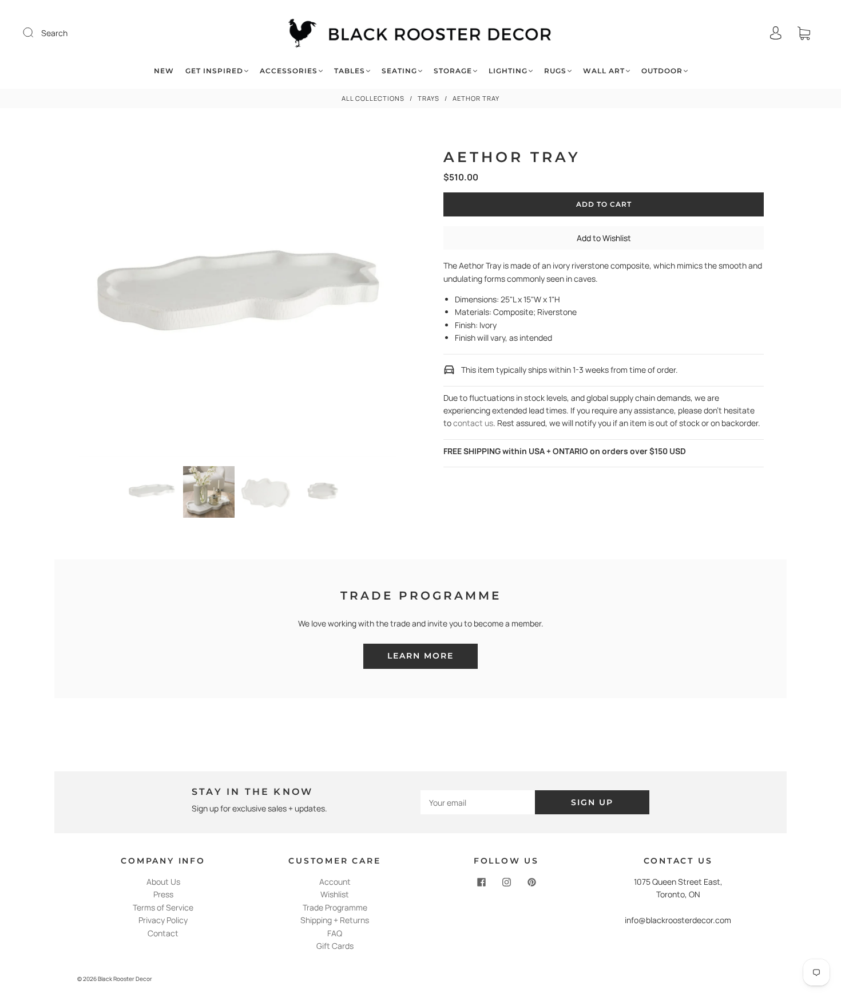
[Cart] (804, 32)
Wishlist (334, 894)
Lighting (508, 70)
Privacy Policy (163, 920)
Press (163, 894)
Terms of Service (163, 907)
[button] (110, 300)
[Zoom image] (237, 300)
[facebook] (481, 882)
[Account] (776, 32)
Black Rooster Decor (125, 979)
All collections (373, 98)
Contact (163, 933)
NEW (164, 70)
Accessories (289, 70)
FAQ (334, 933)
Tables (349, 70)
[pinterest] (531, 882)
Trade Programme (335, 907)
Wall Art (604, 70)
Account (335, 881)
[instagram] (506, 882)
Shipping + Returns (334, 920)
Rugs (555, 70)
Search (54, 32)
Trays (428, 98)
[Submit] (35, 32)
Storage (453, 70)
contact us (473, 422)
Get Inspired (214, 70)
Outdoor (662, 70)
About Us (163, 881)
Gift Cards (335, 945)
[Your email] (477, 802)
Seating (399, 70)
